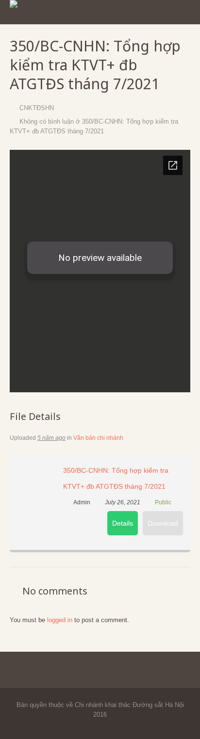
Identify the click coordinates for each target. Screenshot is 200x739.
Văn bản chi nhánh (98, 437)
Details (122, 523)
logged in (59, 620)
